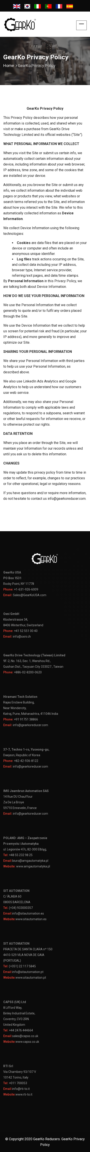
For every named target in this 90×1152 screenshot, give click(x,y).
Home (8, 65)
